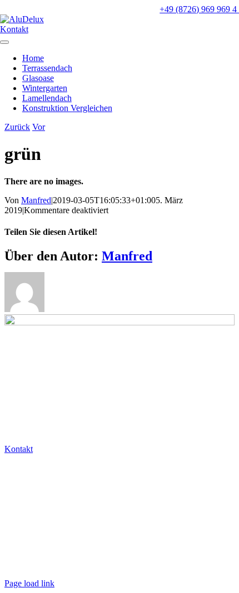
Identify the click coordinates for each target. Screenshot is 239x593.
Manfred (36, 200)
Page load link (29, 583)
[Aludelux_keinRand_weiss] (22, 19)
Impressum (25, 564)
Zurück (17, 127)
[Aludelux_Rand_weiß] (119, 322)
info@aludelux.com (40, 488)
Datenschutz (27, 545)
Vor (38, 127)
